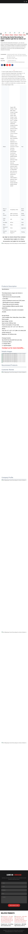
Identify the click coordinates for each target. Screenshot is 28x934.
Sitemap (15, 931)
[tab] (14, 69)
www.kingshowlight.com (9, 931)
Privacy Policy (20, 931)
